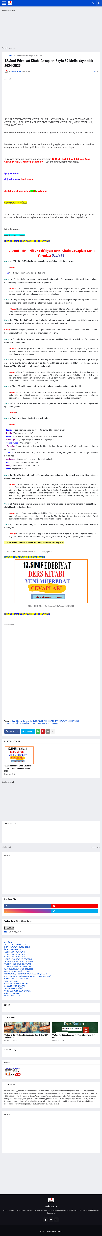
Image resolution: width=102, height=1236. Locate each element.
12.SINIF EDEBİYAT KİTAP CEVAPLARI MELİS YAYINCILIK (60, 721)
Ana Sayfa (8, 56)
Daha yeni (7, 847)
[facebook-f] (27, 906)
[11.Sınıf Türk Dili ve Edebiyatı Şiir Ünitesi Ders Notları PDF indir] (75, 1027)
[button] (4, 3)
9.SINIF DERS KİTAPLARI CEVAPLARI (18, 959)
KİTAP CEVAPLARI (53, 723)
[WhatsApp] (38, 731)
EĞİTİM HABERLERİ (12, 996)
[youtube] (74, 906)
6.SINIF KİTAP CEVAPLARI (14, 952)
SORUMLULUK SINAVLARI (14, 986)
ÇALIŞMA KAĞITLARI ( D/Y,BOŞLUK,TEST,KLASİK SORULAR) (27, 976)
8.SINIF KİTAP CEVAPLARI (14, 957)
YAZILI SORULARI (11, 981)
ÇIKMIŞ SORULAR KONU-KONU (16, 979)
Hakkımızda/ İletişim (54, 1232)
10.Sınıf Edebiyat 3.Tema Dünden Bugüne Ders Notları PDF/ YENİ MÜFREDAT (26, 1036)
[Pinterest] (43, 731)
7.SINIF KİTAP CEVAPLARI (14, 954)
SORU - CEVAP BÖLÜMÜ (13, 988)
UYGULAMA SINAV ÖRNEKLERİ (16, 984)
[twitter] (74, 911)
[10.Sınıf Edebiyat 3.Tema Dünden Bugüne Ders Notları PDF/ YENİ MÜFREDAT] (27, 1027)
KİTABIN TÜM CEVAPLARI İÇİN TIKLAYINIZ (24, 557)
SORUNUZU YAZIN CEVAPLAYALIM (17, 991)
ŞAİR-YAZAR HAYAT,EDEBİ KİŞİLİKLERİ (19, 969)
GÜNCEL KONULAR (11, 993)
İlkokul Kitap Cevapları (12, 949)
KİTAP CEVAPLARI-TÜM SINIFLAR (17, 947)
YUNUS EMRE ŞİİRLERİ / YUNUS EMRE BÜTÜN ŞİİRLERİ (25, 974)
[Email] (48, 731)
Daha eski (95, 847)
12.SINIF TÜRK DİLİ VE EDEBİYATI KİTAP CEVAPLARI (24, 723)
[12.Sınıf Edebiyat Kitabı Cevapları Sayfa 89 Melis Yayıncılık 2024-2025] (19, 755)
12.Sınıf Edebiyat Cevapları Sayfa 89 (28, 56)
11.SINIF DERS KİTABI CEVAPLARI (17, 964)
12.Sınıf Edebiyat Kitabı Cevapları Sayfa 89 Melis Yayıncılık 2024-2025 (17, 768)
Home (42, 1232)
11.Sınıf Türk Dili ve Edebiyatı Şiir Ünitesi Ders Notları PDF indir (73, 1036)
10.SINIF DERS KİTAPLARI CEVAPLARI (19, 962)
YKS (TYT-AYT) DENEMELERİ (15, 945)
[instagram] (27, 911)
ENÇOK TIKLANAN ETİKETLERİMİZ (17, 971)
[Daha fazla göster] (53, 731)
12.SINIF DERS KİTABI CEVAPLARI (17, 966)
